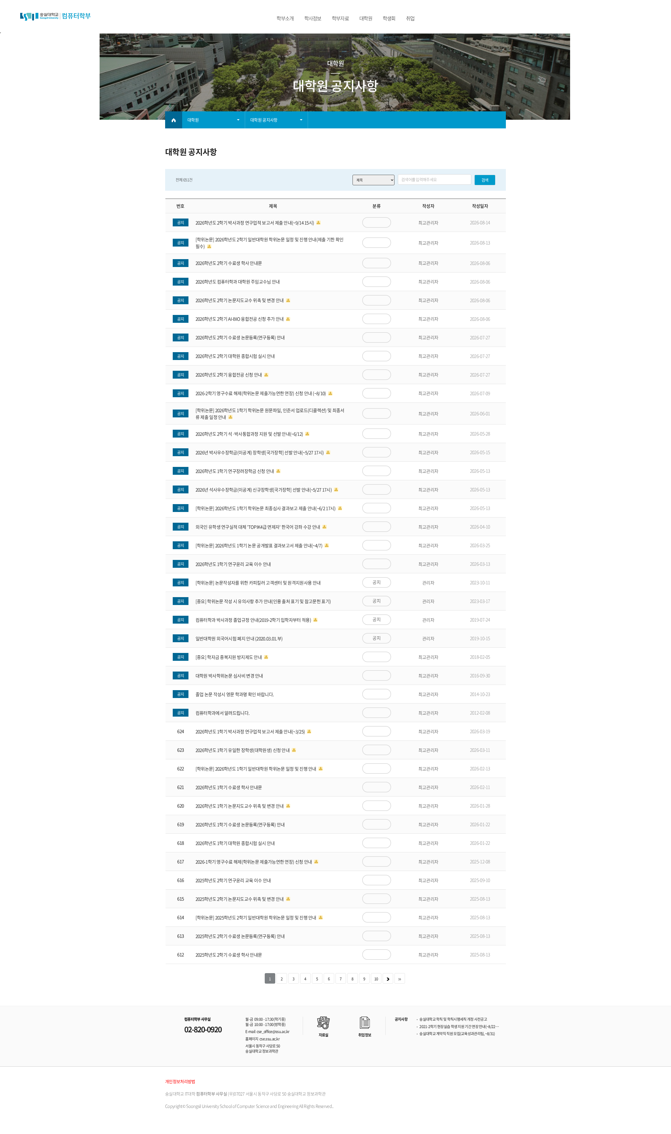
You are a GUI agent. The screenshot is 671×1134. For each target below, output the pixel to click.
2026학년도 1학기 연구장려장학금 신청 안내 (235, 471)
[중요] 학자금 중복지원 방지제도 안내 (229, 657)
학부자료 (340, 18)
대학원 (365, 18)
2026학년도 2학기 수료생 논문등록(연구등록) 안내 (240, 337)
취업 (410, 18)
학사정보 (312, 18)
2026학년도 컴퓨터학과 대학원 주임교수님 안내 (238, 282)
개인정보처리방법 (180, 1081)
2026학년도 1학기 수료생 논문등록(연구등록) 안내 (240, 824)
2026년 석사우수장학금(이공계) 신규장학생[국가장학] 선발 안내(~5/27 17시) (264, 489)
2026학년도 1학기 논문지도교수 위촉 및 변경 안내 (240, 806)
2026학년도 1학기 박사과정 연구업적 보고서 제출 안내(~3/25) (251, 731)
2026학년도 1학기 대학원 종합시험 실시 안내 (235, 843)
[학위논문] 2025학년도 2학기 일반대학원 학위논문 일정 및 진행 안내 (256, 917)
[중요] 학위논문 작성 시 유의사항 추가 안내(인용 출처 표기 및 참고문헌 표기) (263, 601)
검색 (485, 180)
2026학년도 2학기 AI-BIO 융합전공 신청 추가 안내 (240, 319)
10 (376, 978)
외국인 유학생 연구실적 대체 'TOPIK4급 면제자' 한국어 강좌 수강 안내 (258, 527)
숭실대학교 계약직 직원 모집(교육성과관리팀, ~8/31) (457, 1033)
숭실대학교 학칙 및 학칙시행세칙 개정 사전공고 (453, 1019)
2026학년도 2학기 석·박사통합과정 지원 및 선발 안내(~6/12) (250, 433)
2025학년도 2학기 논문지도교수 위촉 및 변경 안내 (240, 899)
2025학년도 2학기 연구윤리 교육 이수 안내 (233, 880)
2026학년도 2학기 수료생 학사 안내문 (229, 263)
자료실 (323, 1034)
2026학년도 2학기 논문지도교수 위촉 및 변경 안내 (240, 300)
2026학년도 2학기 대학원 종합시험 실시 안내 (235, 356)
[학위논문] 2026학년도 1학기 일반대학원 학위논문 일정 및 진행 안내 (256, 768)
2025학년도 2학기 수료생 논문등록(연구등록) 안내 (240, 936)
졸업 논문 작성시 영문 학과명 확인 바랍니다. (235, 694)
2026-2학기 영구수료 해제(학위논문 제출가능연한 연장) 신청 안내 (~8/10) (261, 393)
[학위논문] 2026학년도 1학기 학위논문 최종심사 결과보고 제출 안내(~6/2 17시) (266, 508)
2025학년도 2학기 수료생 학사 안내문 (229, 954)
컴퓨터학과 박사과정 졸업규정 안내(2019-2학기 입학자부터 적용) (254, 620)
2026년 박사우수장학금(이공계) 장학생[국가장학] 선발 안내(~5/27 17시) (260, 452)
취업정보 (364, 1034)
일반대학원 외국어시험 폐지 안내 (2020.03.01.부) (239, 638)
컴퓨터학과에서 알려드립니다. (223, 713)
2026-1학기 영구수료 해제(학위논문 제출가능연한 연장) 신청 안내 (254, 861)
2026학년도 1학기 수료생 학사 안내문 (229, 787)
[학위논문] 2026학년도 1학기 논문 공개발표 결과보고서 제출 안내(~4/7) (259, 545)
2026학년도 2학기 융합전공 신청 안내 (229, 375)
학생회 (389, 18)
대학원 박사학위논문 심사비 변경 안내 (229, 675)
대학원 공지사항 (263, 120)
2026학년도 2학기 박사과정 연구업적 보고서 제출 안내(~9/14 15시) (255, 222)
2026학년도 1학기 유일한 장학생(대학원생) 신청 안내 (243, 750)
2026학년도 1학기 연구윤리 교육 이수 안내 (233, 564)
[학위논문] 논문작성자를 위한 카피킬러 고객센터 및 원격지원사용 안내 (258, 582)
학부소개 (285, 18)
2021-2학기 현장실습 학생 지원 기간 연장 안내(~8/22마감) (460, 1026)
